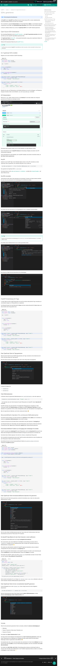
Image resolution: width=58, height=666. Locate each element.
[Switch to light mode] (28, 5)
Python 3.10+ (4, 58)
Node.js (9, 558)
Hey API (13, 38)
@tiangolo (14, 661)
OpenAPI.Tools (20, 41)
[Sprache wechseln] (31, 5)
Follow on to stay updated (10, 1)
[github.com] (43, 662)
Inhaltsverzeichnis (47, 9)
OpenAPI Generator (19, 34)
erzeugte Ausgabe (35, 171)
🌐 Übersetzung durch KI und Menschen (10, 17)
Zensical (5, 662)
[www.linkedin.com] (51, 662)
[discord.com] (45, 662)
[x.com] (47, 662)
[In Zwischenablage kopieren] (41, 60)
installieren (18, 171)
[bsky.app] (49, 662)
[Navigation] (1, 5)
